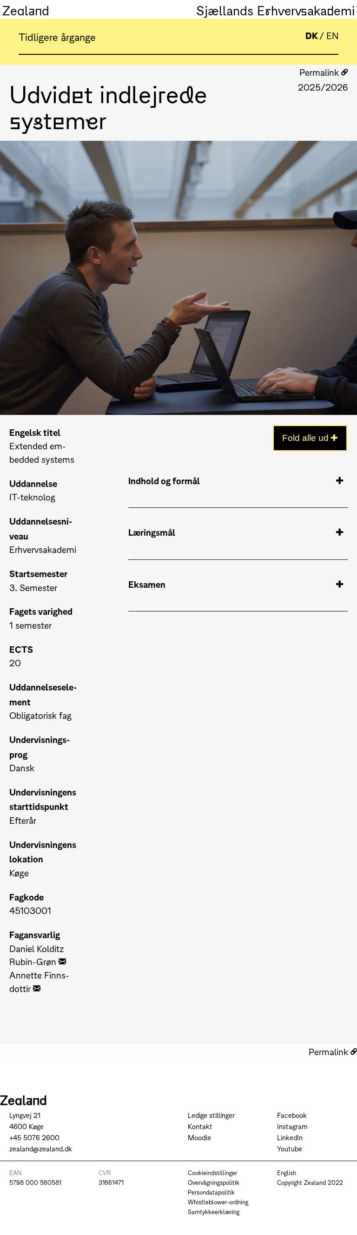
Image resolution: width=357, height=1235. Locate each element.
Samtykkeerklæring (213, 1211)
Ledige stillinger (211, 1114)
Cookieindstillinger (212, 1172)
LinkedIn (290, 1137)
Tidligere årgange (57, 36)
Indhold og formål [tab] (164, 480)
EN (332, 35)
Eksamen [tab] (146, 584)
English (286, 1172)
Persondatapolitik (211, 1192)
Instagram (292, 1126)
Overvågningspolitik (213, 1182)
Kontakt (200, 1126)
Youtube (289, 1148)
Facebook (292, 1114)
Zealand (25, 9)
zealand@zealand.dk (40, 1148)
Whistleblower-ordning (218, 1202)
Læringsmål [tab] (151, 532)
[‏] (62, 961)
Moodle (199, 1137)
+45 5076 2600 (34, 1137)
